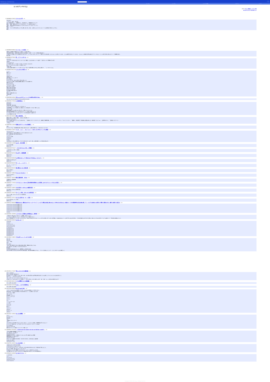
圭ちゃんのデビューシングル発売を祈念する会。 (28, 97)
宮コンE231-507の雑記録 (22, 271)
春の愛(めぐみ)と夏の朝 (22, 168)
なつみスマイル (20, 353)
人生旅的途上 (19, 101)
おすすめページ (253, 10)
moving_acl (18, 220)
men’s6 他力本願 (20, 143)
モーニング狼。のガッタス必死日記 (25, 192)
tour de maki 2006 (20, 288)
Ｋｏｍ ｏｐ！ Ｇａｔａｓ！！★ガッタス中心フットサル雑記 (32, 129)
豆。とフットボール (21, 57)
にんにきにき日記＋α (21, 69)
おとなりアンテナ (246, 10)
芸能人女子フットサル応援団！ (24, 124)
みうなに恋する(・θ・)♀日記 (23, 197)
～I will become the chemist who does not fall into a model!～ (30, 329)
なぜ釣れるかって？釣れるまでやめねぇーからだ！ (29, 158)
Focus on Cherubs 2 (20, 172)
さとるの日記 (19, 343)
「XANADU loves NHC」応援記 (24, 148)
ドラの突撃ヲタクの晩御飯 (22, 281)
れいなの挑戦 (19, 313)
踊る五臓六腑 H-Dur (21, 177)
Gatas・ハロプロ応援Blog (22, 284)
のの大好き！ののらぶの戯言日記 (24, 187)
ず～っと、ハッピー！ (21, 163)
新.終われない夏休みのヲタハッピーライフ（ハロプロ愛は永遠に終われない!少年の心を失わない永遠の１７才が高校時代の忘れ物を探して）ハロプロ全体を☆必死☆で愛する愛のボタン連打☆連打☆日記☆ (68, 202)
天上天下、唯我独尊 (21, 153)
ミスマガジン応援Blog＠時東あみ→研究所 (26, 213)
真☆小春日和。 (20, 116)
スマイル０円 (19, 18)
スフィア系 (254, 8)
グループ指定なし (248, 8)
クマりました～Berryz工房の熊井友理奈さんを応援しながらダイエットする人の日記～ (38, 182)
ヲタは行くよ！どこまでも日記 (24, 237)
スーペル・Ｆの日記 (21, 49)
